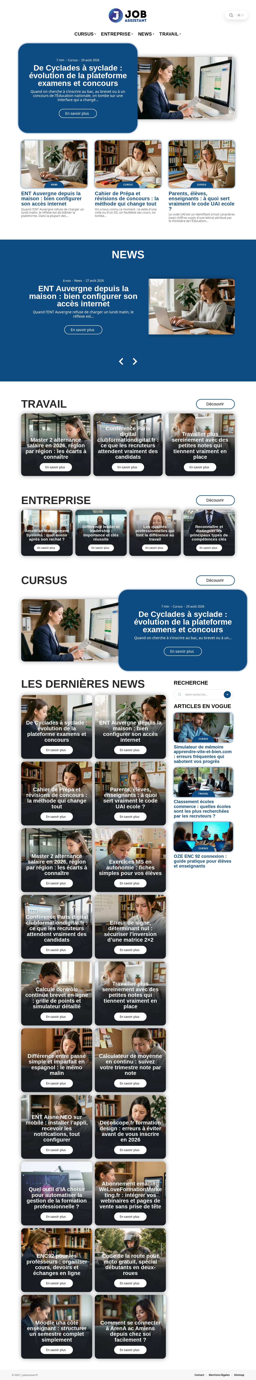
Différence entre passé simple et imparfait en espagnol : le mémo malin (57, 1064)
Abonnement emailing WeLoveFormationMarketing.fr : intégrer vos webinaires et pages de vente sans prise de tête (130, 1195)
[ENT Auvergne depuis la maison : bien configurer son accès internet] (54, 164)
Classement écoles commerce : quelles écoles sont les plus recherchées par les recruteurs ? (202, 808)
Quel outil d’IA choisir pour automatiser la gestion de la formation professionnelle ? (57, 1197)
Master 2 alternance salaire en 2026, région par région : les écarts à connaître (55, 448)
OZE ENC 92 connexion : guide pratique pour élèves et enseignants (202, 861)
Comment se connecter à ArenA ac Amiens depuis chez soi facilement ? (130, 1331)
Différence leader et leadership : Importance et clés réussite (101, 532)
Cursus (73, 60)
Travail (44, 404)
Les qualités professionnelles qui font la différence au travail (154, 532)
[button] (121, 361)
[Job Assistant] (128, 15)
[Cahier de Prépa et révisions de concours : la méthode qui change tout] (128, 164)
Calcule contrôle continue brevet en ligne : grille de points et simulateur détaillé (56, 997)
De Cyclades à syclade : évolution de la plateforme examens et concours (78, 75)
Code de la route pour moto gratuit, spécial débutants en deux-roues (130, 1264)
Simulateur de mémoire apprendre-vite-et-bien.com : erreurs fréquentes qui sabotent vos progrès (203, 754)
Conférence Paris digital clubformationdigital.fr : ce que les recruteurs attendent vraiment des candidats (128, 442)
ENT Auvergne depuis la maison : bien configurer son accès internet (51, 198)
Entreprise (56, 500)
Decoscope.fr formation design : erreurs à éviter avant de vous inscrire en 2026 (130, 1131)
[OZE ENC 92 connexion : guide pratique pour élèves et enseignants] (203, 837)
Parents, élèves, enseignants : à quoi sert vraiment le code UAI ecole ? (201, 201)
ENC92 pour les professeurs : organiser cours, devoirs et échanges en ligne (56, 1264)
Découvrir (215, 404)
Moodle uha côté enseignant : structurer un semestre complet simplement (56, 1331)
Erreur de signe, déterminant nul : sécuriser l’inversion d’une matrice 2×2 (130, 931)
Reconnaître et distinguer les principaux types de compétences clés (209, 532)
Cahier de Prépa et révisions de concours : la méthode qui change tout (127, 198)
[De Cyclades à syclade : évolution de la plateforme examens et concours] (183, 88)
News (54, 184)
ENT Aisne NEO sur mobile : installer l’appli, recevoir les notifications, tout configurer (57, 1128)
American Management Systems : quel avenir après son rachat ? (47, 535)
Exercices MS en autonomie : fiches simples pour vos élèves (130, 867)
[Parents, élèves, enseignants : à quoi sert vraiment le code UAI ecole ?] (202, 164)
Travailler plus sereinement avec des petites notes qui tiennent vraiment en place (200, 445)
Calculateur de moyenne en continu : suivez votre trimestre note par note (130, 1064)
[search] (231, 15)
